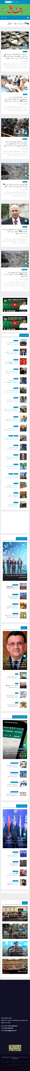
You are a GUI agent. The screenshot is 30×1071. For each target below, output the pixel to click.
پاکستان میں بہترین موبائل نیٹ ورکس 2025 (13, 776)
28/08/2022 (23, 104)
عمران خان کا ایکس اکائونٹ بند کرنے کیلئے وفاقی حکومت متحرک (12, 373)
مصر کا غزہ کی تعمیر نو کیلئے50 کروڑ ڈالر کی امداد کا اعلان (15, 274)
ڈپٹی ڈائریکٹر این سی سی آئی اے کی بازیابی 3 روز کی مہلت (12, 345)
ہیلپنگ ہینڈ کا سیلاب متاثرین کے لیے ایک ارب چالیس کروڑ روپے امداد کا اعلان (11, 411)
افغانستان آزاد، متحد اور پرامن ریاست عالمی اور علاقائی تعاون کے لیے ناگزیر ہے (15, 843)
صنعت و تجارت (23, 570)
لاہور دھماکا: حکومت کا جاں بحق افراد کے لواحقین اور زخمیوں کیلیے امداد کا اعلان (15, 143)
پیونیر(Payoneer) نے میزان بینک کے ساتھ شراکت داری (12, 588)
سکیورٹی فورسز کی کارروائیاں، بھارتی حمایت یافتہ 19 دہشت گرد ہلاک (11, 440)
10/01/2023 (23, 61)
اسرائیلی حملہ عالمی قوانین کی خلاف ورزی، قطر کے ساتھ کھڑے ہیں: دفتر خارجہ (11, 430)
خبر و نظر (25, 51)
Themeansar (15, 1058)
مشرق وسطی (25, 181)
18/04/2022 (21, 666)
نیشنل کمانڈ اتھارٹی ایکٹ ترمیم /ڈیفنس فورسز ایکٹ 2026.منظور (15, 969)
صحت (28, 1064)
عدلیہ (24, 659)
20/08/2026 (21, 971)
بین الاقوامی (24, 269)
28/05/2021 (23, 189)
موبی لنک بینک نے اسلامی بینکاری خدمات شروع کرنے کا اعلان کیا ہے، (15, 575)
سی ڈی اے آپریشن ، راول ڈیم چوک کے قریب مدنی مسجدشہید (11, 487)
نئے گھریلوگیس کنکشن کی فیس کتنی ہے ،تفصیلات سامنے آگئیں (11, 383)
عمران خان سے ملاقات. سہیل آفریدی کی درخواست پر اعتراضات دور (11, 354)
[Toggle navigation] (2, 18)
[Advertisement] (15, 522)
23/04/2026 (21, 755)
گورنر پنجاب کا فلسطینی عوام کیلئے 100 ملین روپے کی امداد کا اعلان (15, 231)
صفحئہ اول (26, 1061)
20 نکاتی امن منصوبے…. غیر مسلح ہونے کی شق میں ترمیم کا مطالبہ (12, 875)
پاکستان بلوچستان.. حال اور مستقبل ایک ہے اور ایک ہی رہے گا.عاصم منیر (15, 951)
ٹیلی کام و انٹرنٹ (22, 748)
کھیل (14, 1064)
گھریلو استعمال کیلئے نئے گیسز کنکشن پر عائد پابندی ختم (12, 449)
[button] (5, 17)
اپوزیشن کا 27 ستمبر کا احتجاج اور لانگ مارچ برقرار (15, 916)
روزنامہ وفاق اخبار (23, 1067)
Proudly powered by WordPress (9, 1057)
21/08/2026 (22, 918)
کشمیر (9, 1064)
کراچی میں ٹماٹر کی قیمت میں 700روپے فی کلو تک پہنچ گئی (11, 363)
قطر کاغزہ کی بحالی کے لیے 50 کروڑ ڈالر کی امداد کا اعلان (15, 185)
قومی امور (25, 139)
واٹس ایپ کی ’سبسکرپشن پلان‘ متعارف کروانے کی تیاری (16, 753)
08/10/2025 (21, 844)
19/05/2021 (23, 236)
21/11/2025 (21, 577)
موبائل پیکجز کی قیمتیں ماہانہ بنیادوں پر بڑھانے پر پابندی (12, 767)
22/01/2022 (23, 148)
